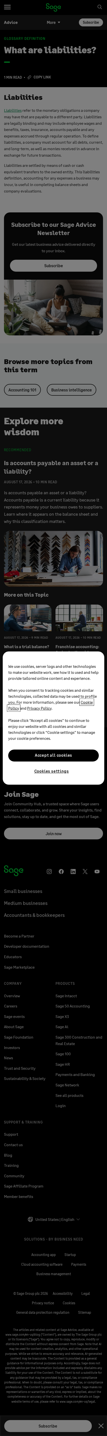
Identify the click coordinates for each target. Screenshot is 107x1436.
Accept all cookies (53, 755)
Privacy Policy (39, 708)
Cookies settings (51, 771)
